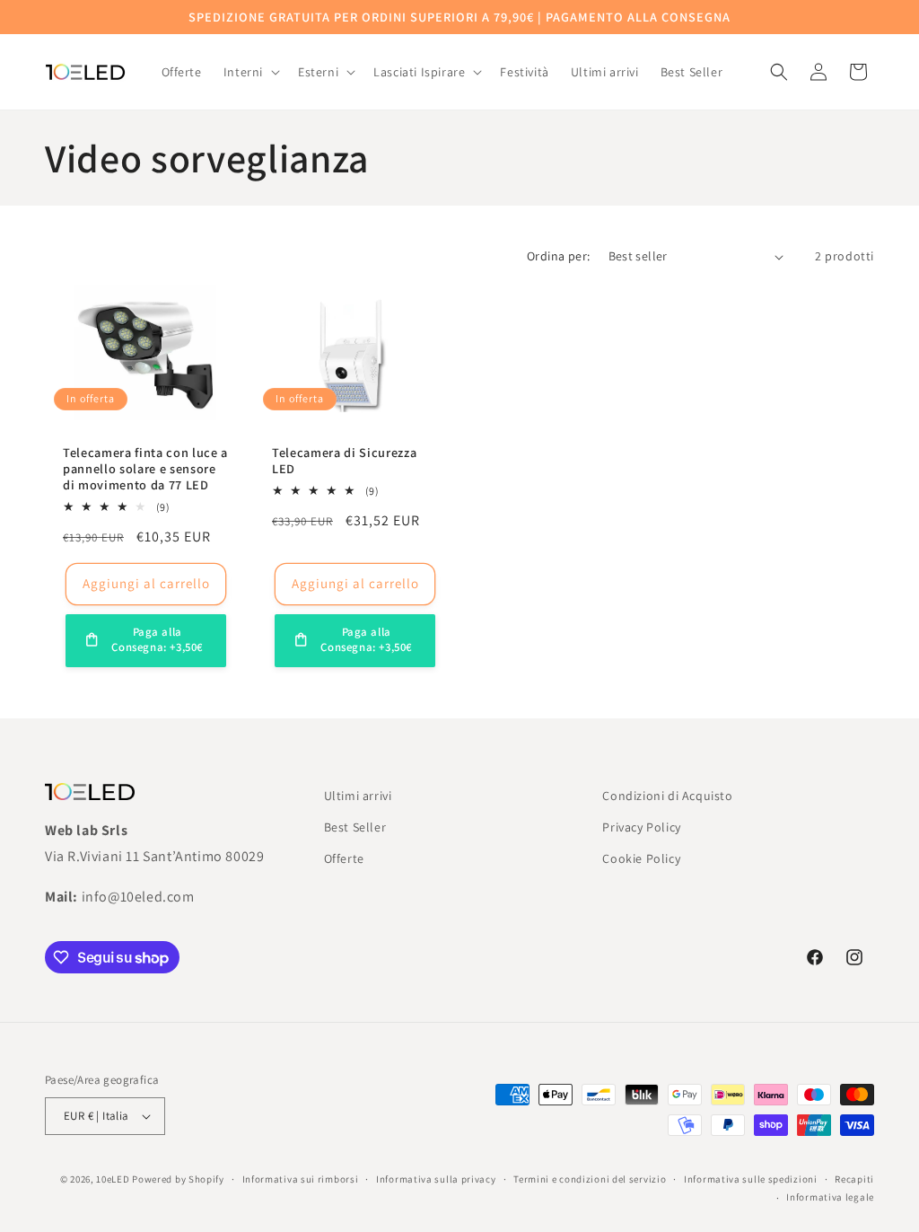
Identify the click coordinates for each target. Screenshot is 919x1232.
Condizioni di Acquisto (667, 796)
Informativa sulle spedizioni (751, 1179)
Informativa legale (830, 1197)
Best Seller (355, 827)
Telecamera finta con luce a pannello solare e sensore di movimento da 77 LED (145, 468)
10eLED (112, 1179)
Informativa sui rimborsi (300, 1179)
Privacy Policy (641, 827)
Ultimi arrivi (358, 796)
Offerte (344, 858)
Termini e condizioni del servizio (589, 1179)
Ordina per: (558, 256)
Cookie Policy (641, 858)
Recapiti (854, 1179)
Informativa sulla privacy (436, 1179)
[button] (250, 72)
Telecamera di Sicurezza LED (344, 460)
